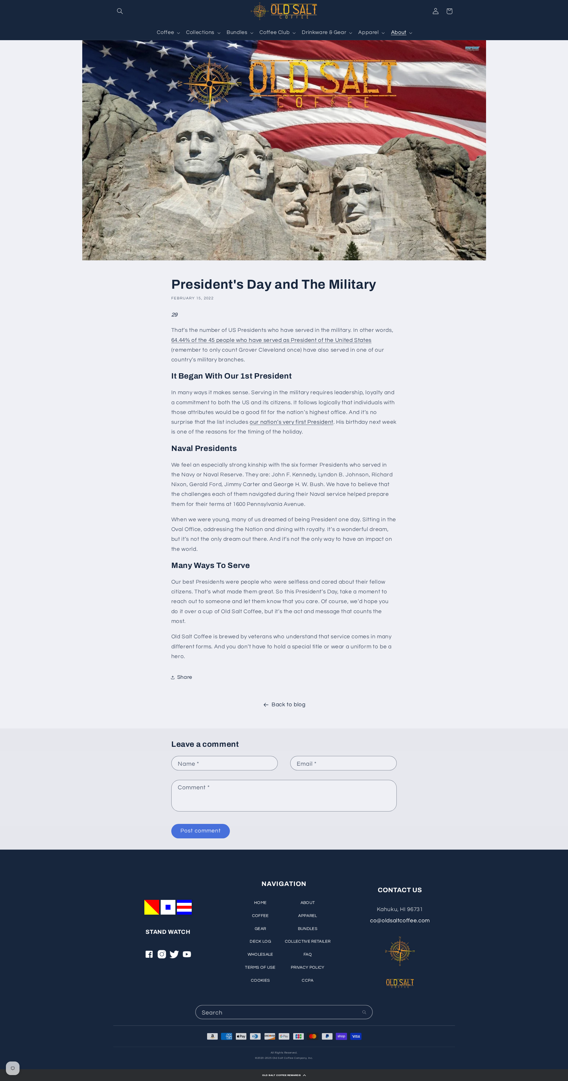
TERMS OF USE (260, 967)
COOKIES (260, 980)
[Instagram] (162, 956)
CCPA (307, 980)
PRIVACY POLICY (308, 967)
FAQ (308, 954)
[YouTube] (187, 956)
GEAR (260, 929)
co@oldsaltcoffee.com (400, 920)
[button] (284, 1075)
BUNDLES (307, 929)
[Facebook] (149, 956)
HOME (260, 903)
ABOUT (308, 903)
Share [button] (184, 677)
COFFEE (260, 916)
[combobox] (284, 1012)
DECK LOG (260, 941)
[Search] (364, 1012)
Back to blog (289, 704)
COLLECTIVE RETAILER (308, 941)
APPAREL (307, 916)
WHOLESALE (260, 954)
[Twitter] (174, 956)
